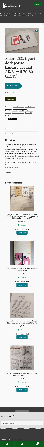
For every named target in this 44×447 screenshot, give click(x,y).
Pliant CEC (28, 113)
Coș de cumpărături (33, 442)
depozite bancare (18, 113)
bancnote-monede (18, 106)
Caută (22, 444)
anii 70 (14, 110)
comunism (8, 113)
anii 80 (21, 110)
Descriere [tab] (8, 129)
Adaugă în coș (10, 99)
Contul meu (7, 444)
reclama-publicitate (18, 13)
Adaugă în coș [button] (22, 232)
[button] (36, 31)
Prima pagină (6, 13)
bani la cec (29, 110)
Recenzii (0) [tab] (9, 134)
